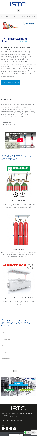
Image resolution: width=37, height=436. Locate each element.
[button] (18, 10)
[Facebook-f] (3, 428)
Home (23, 16)
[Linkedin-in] (10, 428)
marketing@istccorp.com (14, 420)
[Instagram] (7, 428)
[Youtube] (14, 428)
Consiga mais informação (11, 82)
